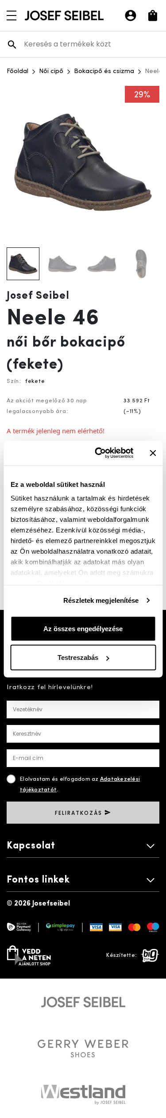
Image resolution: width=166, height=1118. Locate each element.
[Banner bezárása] (153, 453)
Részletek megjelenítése (101, 600)
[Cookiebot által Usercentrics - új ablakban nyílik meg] (99, 453)
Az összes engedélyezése (83, 628)
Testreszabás (78, 657)
